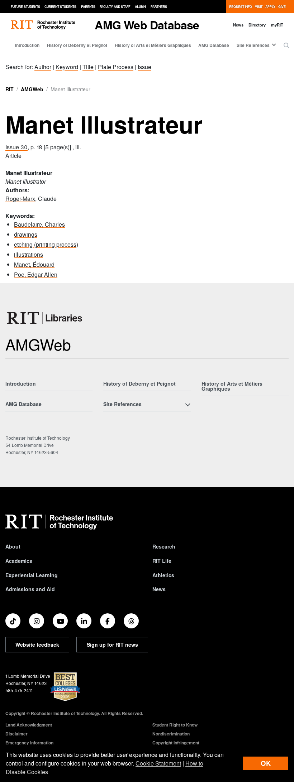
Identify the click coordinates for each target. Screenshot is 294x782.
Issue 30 (16, 147)
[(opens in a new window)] (12, 620)
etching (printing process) (46, 244)
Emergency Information (29, 742)
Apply (270, 6)
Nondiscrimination (171, 733)
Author (42, 67)
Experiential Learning (31, 575)
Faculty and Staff (115, 6)
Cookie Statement (158, 763)
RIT (9, 89)
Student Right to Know (175, 724)
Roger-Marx (20, 198)
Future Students (25, 6)
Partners (159, 6)
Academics (18, 560)
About (12, 546)
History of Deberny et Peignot (77, 45)
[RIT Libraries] (45, 318)
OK (266, 763)
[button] (286, 45)
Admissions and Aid (30, 589)
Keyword (67, 67)
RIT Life (161, 560)
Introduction (27, 45)
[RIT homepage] (43, 25)
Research (163, 546)
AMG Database (213, 45)
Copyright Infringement (175, 742)
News (238, 25)
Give (282, 6)
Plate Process (115, 67)
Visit (258, 6)
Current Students (60, 6)
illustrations (28, 254)
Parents (88, 6)
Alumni (140, 6)
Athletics (163, 575)
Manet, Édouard (34, 264)
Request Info (240, 6)
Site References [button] (253, 45)
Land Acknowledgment (28, 724)
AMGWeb (32, 89)
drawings (25, 234)
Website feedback (37, 644)
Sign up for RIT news (112, 644)
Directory (257, 25)
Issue (144, 67)
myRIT (277, 25)
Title (88, 67)
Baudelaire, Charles (39, 224)
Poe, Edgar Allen (35, 274)
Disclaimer (16, 733)
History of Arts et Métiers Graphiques (153, 45)
